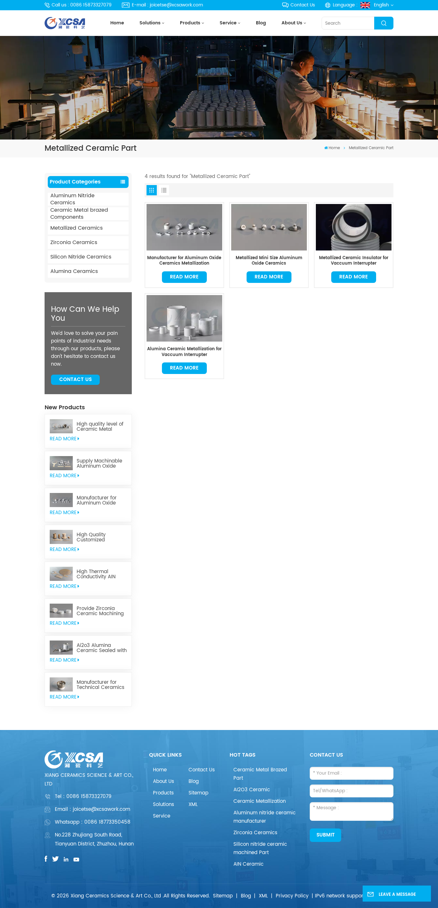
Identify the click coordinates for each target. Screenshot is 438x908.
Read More (184, 277)
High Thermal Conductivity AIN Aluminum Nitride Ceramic (97, 574)
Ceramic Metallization (259, 801)
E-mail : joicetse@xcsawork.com (167, 5)
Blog (261, 23)
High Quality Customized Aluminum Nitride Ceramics (97, 537)
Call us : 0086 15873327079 (82, 5)
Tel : (83, 797)
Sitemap (198, 793)
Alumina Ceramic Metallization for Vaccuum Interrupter (184, 352)
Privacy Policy (292, 896)
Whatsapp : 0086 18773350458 (93, 822)
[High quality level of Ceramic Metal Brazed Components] (61, 426)
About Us (292, 23)
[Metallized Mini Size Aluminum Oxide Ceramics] (269, 227)
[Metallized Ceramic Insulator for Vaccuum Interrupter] (353, 227)
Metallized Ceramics (76, 228)
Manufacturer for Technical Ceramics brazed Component (100, 685)
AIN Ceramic (248, 864)
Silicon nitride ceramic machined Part (260, 848)
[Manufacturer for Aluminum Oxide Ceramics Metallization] (61, 500)
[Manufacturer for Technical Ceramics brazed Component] (61, 684)
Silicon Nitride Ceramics (80, 257)
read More (63, 439)
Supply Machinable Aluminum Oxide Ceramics (99, 464)
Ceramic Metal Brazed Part (260, 774)
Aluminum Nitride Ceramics (72, 199)
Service (228, 23)
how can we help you (85, 314)
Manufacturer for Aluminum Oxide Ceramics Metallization (97, 501)
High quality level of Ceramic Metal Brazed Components (101, 427)
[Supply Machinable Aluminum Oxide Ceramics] (61, 463)
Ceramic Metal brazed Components (79, 213)
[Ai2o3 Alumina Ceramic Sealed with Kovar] (61, 648)
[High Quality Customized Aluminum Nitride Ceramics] (61, 537)
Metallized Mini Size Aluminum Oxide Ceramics (269, 261)
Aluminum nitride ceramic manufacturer (264, 817)
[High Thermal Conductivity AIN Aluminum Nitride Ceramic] (61, 574)
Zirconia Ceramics (73, 242)
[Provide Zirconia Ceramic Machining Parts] (61, 611)
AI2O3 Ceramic (251, 790)
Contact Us (303, 5)
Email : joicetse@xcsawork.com (92, 809)
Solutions (150, 23)
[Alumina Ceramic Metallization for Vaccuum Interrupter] (184, 318)
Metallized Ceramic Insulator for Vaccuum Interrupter (353, 261)
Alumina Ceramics (74, 271)
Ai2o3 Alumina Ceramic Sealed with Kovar (102, 648)
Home (117, 23)
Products (190, 23)
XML (193, 805)
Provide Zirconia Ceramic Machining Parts (100, 611)
